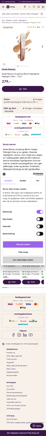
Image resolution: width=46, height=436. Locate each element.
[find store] (25, 7)
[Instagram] (19, 335)
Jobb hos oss (11, 399)
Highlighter (22, 20)
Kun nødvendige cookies (23, 260)
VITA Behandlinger (13, 409)
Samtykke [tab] (8, 181)
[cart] (43, 7)
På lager (38, 99)
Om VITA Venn (12, 419)
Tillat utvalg (23, 252)
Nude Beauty (9, 69)
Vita (3, 20)
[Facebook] (13, 335)
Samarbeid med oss (14, 402)
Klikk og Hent (10, 108)
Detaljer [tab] (23, 181)
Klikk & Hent (11, 369)
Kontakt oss (11, 353)
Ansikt (15, 20)
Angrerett (10, 362)
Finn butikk (11, 389)
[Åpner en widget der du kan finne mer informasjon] (37, 426)
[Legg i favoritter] (4, 64)
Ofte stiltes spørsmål (14, 356)
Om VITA (10, 386)
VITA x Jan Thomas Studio (16, 405)
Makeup (9, 20)
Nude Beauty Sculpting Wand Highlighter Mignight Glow (21, 22)
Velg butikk (8, 111)
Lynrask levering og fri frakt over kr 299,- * (21, 102)
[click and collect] (38, 7)
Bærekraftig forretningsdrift (17, 396)
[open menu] (3, 7)
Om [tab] (37, 181)
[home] (10, 7)
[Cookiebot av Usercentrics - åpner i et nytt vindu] (33, 174)
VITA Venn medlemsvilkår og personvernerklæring (25, 422)
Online (7, 99)
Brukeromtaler (12, 375)
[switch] (40, 219)
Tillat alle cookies (23, 244)
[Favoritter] (34, 7)
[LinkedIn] (25, 335)
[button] (41, 14)
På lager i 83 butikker (33, 108)
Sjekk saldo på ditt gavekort (17, 366)
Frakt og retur (12, 359)
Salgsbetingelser (13, 372)
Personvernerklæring (14, 392)
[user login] (29, 7)
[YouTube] (31, 335)
